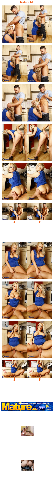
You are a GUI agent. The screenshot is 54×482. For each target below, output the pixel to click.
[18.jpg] (39, 340)
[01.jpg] (14, 24)
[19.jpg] (14, 379)
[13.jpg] (14, 261)
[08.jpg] (39, 143)
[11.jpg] (14, 222)
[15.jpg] (14, 300)
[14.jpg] (39, 261)
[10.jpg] (39, 182)
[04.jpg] (39, 64)
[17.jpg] (14, 340)
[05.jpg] (14, 103)
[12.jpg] (39, 222)
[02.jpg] (39, 24)
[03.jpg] (14, 64)
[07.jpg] (14, 143)
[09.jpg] (14, 182)
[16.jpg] (39, 300)
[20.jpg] (39, 379)
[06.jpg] (39, 103)
